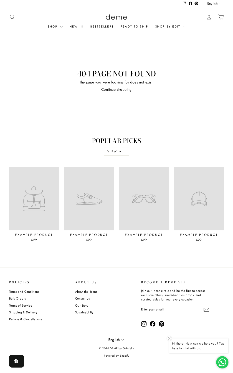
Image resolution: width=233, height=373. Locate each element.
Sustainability (84, 312)
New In (76, 26)
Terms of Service (20, 305)
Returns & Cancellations (25, 319)
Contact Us (82, 298)
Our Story (82, 305)
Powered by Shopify (116, 356)
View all (116, 151)
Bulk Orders (17, 298)
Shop (53, 26)
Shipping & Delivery (23, 312)
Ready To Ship (134, 26)
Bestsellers (102, 26)
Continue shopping (116, 89)
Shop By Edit (168, 26)
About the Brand (86, 291)
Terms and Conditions (24, 291)
